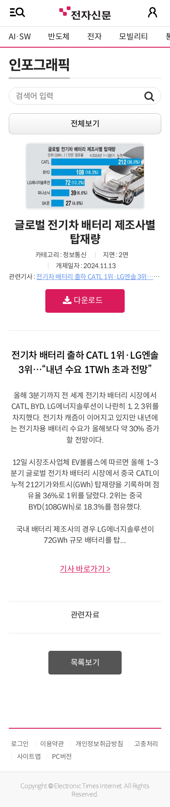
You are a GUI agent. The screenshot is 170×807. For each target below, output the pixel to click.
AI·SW (20, 37)
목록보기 (85, 662)
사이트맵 (29, 756)
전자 (94, 37)
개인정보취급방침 (99, 744)
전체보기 (85, 124)
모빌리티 (133, 37)
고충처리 (146, 744)
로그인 (20, 744)
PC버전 (62, 756)
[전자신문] (85, 12)
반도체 (59, 37)
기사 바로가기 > (85, 569)
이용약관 (52, 744)
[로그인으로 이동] (152, 12)
